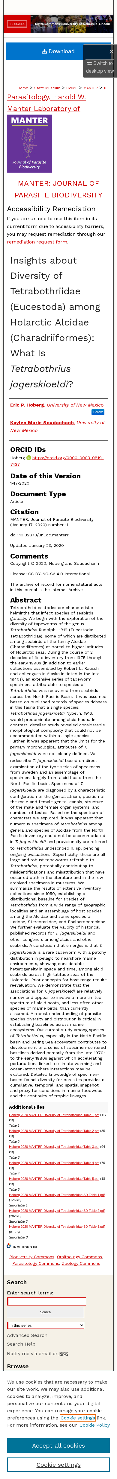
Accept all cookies (58, 1445)
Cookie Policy (95, 1425)
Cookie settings (78, 1418)
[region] (58, 1425)
